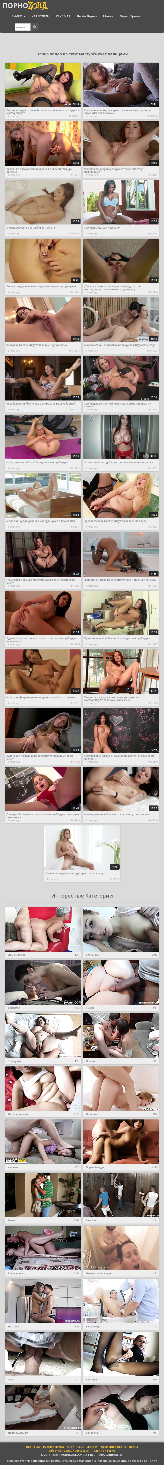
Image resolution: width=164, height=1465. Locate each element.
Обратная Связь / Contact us (69, 1451)
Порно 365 (33, 1447)
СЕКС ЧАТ (63, 16)
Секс (80, 1447)
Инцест (92, 1447)
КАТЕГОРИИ (41, 16)
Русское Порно (53, 1447)
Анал (70, 1447)
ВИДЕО (17, 16)
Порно (133, 1447)
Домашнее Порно (113, 1447)
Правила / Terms (103, 1451)
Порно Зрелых (131, 16)
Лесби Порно (87, 16)
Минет (108, 16)
